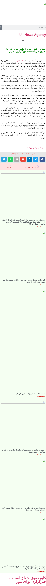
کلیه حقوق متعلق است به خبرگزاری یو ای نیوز (27, 580)
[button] (42, 159)
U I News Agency (32, 35)
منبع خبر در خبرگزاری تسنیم (34, 148)
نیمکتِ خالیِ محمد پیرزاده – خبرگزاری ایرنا (30, 394)
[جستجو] (1, 27)
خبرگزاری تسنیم (17, 60)
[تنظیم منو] (23, 40)
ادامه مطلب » (41, 226)
